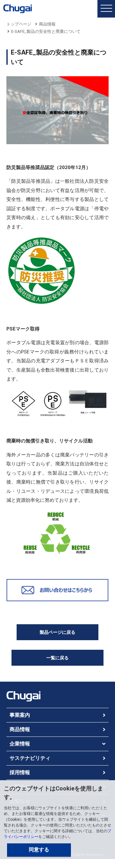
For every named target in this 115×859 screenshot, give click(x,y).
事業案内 (20, 715)
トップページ (18, 24)
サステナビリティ (30, 758)
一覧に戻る (57, 657)
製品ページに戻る (57, 632)
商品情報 (47, 24)
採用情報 (20, 772)
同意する (39, 849)
